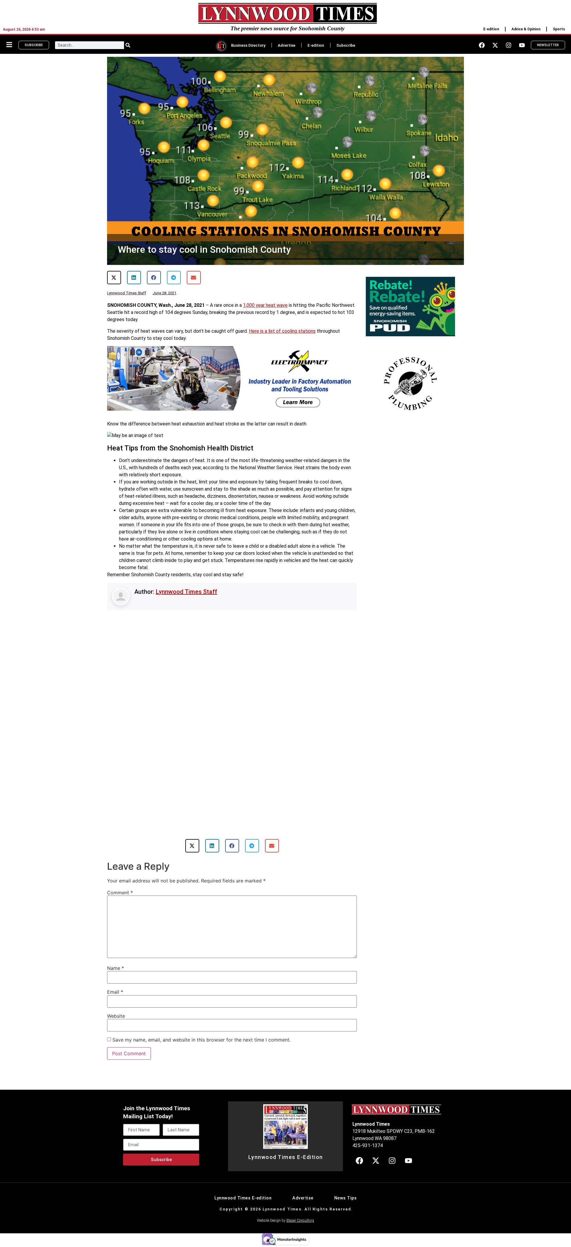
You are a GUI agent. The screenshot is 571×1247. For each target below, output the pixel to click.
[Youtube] (522, 45)
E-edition (491, 29)
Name (115, 968)
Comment (120, 892)
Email (115, 992)
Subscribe (345, 45)
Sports (559, 29)
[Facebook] (482, 45)
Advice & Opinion (526, 29)
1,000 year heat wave (265, 305)
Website (116, 1016)
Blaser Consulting (300, 1220)
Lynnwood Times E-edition (243, 1198)
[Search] (128, 45)
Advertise (286, 45)
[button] (114, 277)
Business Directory (248, 45)
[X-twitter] (495, 45)
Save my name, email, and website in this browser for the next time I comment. (201, 1039)
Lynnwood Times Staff (186, 591)
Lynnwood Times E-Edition (285, 1157)
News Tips (345, 1198)
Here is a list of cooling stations (282, 331)
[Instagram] (508, 45)
